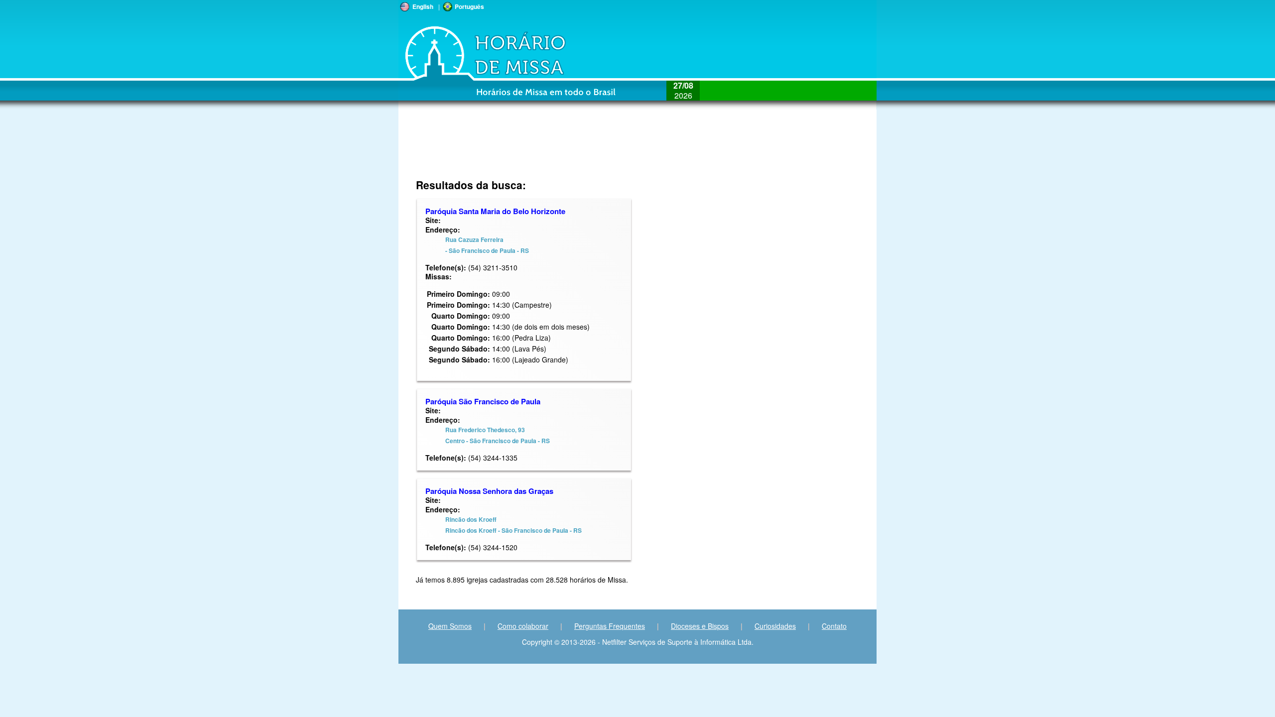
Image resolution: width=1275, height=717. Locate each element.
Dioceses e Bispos (700, 626)
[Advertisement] (715, 149)
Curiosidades (775, 626)
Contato (834, 626)
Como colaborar (523, 626)
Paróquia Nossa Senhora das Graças (489, 490)
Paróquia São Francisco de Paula (482, 401)
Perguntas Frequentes (609, 626)
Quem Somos (450, 626)
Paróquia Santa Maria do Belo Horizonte (495, 211)
